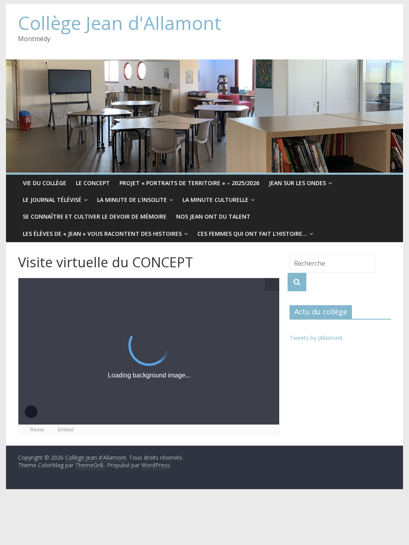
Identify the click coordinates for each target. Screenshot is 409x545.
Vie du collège (44, 183)
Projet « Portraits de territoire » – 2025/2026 (189, 183)
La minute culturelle (215, 199)
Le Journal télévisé (52, 199)
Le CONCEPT (93, 183)
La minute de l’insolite (132, 199)
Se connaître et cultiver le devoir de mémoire (95, 216)
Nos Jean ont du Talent (213, 216)
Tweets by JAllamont (316, 338)
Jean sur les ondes (297, 183)
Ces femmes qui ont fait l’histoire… (252, 233)
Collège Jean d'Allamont (119, 22)
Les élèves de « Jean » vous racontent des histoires (102, 233)
